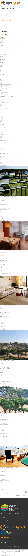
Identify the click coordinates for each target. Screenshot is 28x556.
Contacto (4, 31)
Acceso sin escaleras (5, 140)
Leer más (9, 554)
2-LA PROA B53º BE (4, 196)
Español (6, 34)
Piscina (2, 99)
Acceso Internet (4, 143)
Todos (3, 86)
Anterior (26, 491)
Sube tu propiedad (7, 23)
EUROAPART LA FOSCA (5, 501)
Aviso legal (16, 497)
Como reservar (23, 497)
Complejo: (2, 82)
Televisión (3, 105)
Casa (3, 90)
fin (27, 494)
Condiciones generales (6, 497)
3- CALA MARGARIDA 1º (4, 467)
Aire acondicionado (5, 102)
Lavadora (3, 134)
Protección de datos (5, 541)
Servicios (4, 28)
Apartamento (4, 88)
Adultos (1, 53)
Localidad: (2, 79)
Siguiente (25, 494)
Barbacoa (3, 150)
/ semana (2, 214)
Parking (2, 124)
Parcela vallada (4, 147)
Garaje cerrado (4, 108)
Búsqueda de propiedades (8, 8)
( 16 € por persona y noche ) (6, 328)
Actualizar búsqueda (22, 85)
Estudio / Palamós (10, 360)
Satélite (2, 118)
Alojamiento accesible (5, 131)
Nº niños (1, 56)
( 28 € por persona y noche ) (6, 273)
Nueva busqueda (23, 153)
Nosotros (4, 25)
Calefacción (3, 121)
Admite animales (4, 111)
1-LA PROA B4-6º (3, 413)
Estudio (3, 94)
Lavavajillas (3, 127)
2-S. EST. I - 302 (3, 305)
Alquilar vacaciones (7, 20)
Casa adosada (5, 92)
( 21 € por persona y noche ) (6, 218)
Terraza (2, 137)
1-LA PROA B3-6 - (3, 360)
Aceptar (5, 554)
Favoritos (2, 37)
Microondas (3, 115)
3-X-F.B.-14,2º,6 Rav (4, 251)
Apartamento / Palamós (12, 196)
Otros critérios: (3, 59)
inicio (23, 491)
